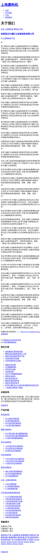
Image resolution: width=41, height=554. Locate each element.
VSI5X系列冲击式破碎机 (14, 461)
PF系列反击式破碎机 (13, 451)
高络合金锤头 (10, 376)
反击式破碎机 (6, 442)
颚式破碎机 (5, 415)
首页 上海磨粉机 (7, 29)
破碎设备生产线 (23, 537)
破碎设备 (4, 537)
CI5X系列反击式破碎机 (14, 446)
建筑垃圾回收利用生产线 (14, 356)
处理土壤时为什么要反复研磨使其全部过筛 (21, 385)
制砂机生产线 (6, 535)
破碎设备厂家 (8, 539)
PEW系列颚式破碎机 (13, 423)
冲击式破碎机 (6, 455)
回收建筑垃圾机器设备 (14, 351)
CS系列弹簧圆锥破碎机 (14, 438)
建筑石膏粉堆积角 (12, 381)
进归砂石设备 (10, 369)
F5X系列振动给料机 (13, 506)
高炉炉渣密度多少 (12, 383)
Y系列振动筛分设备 (13, 503)
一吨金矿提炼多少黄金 (14, 387)
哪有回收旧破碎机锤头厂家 (15, 354)
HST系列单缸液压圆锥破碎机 (16, 433)
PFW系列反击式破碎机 (14, 448)
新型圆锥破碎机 (10, 342)
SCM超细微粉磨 (11, 489)
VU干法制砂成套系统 (13, 497)
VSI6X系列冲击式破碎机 (14, 459)
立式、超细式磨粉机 (9, 480)
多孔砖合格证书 (11, 378)
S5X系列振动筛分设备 (13, 501)
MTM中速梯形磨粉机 (13, 474)
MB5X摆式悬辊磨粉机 (13, 471)
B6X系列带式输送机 (13, 515)
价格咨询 (4, 552)
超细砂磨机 (12, 537)
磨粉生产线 (18, 29)
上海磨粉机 (16, 535)
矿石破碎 (30, 539)
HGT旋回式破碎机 (12, 419)
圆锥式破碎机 (6, 429)
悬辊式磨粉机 (6, 467)
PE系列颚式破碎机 (12, 421)
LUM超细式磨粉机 (12, 486)
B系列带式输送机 (12, 517)
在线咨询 (4, 405)
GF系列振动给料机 (12, 508)
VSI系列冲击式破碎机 (13, 463)
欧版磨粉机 (25, 535)
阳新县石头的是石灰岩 (12, 340)
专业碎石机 (9, 371)
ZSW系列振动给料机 (13, 510)
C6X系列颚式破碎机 (13, 425)
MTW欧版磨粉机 (11, 476)
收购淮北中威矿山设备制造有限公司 (17, 34)
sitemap (36, 539)
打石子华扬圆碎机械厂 (14, 374)
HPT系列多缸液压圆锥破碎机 (16, 436)
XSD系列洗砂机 (11, 513)
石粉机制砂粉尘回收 (13, 361)
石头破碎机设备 (20, 539)
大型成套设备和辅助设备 (10, 493)
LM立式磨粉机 (11, 484)
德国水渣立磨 (10, 365)
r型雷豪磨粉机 (10, 367)
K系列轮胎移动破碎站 (13, 499)
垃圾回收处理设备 (12, 358)
